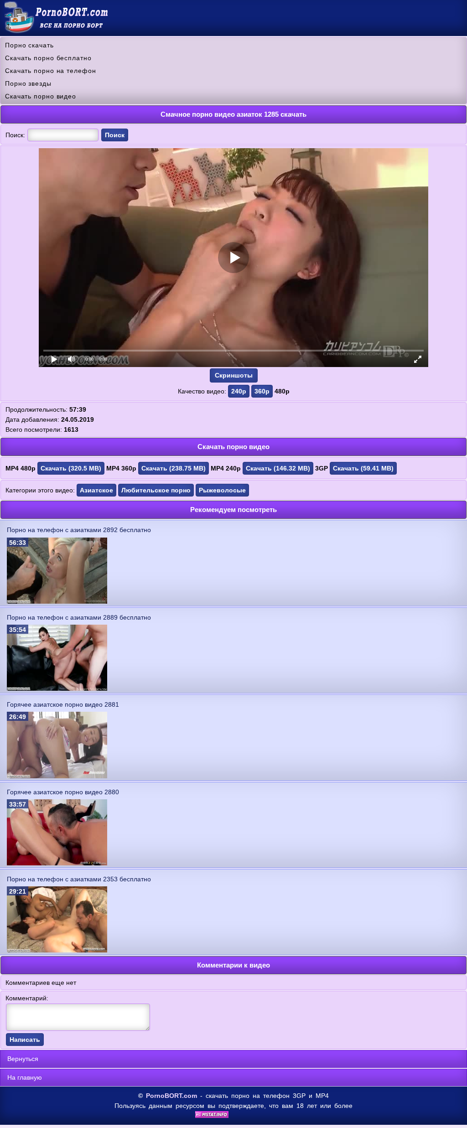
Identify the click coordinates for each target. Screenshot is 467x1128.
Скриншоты (234, 375)
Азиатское (96, 490)
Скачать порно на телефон (50, 70)
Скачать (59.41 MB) (363, 468)
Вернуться (22, 1058)
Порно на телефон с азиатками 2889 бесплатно (79, 617)
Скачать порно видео (40, 96)
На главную (24, 1077)
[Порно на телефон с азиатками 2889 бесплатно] (57, 688)
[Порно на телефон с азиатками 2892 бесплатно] (57, 601)
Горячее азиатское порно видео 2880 (63, 792)
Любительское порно (156, 490)
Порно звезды (28, 83)
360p (262, 391)
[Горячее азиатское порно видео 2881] (57, 776)
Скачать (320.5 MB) (71, 468)
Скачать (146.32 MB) (278, 468)
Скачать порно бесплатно (48, 58)
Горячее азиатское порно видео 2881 (63, 704)
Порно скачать (29, 45)
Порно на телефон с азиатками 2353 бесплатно (79, 879)
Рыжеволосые (222, 490)
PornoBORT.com (171, 1095)
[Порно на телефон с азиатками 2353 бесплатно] (57, 950)
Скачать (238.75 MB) (173, 468)
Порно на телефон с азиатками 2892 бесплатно (79, 529)
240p (238, 391)
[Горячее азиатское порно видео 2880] (57, 863)
